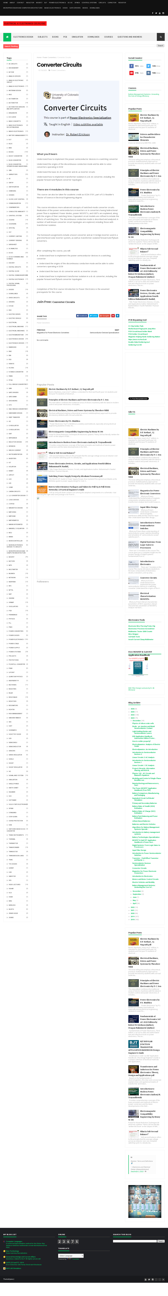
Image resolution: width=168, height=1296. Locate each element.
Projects (12, 656)
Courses (108, 37)
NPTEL (11, 590)
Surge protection (16, 821)
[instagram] (163, 13)
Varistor (12, 876)
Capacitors (13, 174)
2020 (133, 913)
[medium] (156, 1279)
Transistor (13, 851)
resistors (12, 701)
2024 (133, 715)
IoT (10, 462)
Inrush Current (15, 450)
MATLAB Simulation (13, 1268)
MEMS (11, 537)
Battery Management (17, 135)
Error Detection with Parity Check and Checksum (23, 1265)
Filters (11, 368)
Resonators (13, 705)
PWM (10, 668)
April (135, 903)
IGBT (10, 434)
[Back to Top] (163, 1279)
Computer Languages (14, 1241)
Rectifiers (12, 685)
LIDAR (11, 487)
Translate (75, 1259)
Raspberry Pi (14, 681)
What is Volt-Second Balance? (62, 453)
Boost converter (15, 156)
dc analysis (13, 248)
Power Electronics (57, 2)
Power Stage (14, 644)
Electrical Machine (16, 326)
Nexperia (12, 582)
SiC (10, 771)
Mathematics (14, 520)
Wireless (12, 905)
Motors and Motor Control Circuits (145, 879)
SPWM (11, 808)
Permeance (13, 615)
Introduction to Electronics (142, 876)
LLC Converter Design (17, 495)
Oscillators (13, 606)
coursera (12, 224)
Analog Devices (15, 76)
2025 (133, 712)
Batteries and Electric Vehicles (144, 824)
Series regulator (15, 755)
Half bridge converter (17, 409)
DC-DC (70, 2)
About (12, 2)
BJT (45, 2)
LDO (10, 479)
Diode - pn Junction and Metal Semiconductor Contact (143, 727)
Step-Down (13, 817)
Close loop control (17, 199)
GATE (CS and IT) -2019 (15, 1263)
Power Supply (14, 648)
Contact (20, 2)
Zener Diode (13, 913)
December (137, 721)
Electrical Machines (17, 331)
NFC (10, 586)
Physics (12, 619)
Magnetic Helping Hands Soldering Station (144, 337)
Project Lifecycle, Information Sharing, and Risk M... (143, 769)
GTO (10, 405)
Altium (11, 72)
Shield (11, 759)
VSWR (11, 897)
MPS (10, 565)
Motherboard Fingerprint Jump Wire (142, 329)
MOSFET (39, 2)
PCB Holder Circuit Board (138, 334)
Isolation (12, 467)
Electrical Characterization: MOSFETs (148, 596)
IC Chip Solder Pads (135, 326)
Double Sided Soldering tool (139, 342)
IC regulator (14, 425)
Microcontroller (15, 541)
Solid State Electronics (18, 804)
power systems (15, 652)
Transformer (14, 847)
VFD (10, 880)
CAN (10, 170)
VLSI (10, 893)
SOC (10, 796)
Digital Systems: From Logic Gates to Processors (150, 545)
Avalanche (13, 113)
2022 (133, 907)
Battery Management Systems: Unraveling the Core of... (143, 886)
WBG (10, 901)
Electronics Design (23, 37)
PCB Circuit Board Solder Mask (140, 331)
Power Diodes (14, 635)
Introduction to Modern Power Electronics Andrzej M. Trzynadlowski (80, 442)
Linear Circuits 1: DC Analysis (143, 765)
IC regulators (14, 430)
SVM (10, 825)
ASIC (10, 94)
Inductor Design (15, 442)
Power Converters (16, 631)
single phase (14, 784)
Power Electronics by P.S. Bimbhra (64, 421)
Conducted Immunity (17, 211)
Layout (11, 475)
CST (10, 232)
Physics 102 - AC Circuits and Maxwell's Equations (143, 774)
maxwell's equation (16, 528)
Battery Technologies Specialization (145, 837)
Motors (12, 561)
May (134, 900)
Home (5, 2)
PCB (65, 37)
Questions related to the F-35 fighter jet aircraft (23, 1259)
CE (9, 178)
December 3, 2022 (137, 1171)
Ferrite (11, 364)
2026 (133, 709)
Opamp (11, 602)
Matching (12, 512)
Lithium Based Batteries (141, 821)
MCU (10, 533)
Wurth (11, 909)
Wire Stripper (133, 634)
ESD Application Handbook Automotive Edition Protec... (144, 737)
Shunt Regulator (15, 767)
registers (12, 689)
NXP (10, 594)
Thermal (12, 839)
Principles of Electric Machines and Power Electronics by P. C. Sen (78, 400)
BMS (10, 148)
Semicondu (13, 742)
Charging (12, 191)
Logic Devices (14, 500)
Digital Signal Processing (13, 284)
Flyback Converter (16, 372)
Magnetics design (16, 508)
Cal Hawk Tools (134, 637)
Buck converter (15, 160)
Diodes (11, 289)
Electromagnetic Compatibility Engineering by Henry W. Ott (76, 432)
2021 (133, 910)
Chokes (11, 195)
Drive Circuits (14, 298)
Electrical (13, 322)
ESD (10, 359)
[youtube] (159, 13)
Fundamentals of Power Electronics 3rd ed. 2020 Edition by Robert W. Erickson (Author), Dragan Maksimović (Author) (144, 271)
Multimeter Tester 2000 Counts (140, 631)
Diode (65, 8)
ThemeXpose (8, 1279)
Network (12, 577)
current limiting (15, 236)
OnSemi (11, 598)
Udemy (11, 868)
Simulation (77, 37)
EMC (10, 351)
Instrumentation (15, 454)
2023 (133, 718)
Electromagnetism (16, 335)
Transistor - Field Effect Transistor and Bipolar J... (145, 859)
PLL (10, 623)
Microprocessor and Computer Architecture (22, 8)
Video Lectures (14, 884)
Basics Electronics (52, 8)
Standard (12, 812)
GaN (10, 388)
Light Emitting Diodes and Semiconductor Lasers (142, 732)
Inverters (12, 458)
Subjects (43, 37)
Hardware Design (15, 413)
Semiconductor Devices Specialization (141, 864)
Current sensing (15, 240)
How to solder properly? (141, 741)
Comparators (14, 207)
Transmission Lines (16, 856)
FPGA (10, 380)
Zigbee (11, 917)
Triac (11, 860)
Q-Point (12, 672)
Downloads (95, 8)
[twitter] (156, 13)
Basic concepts (15, 121)
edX (10, 310)
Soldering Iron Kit (135, 345)
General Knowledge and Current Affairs (21, 1257)
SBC (10, 722)
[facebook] (152, 13)
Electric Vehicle (15, 318)
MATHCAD (12, 516)
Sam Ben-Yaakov (15, 718)
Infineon (12, 446)
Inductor (30, 2)
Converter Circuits (63, 302)
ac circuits (13, 64)
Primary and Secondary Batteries (144, 803)
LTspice (11, 504)
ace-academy (14, 68)
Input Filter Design (149, 507)
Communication (15, 203)
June (135, 897)
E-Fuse (11, 306)
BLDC (10, 144)
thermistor (13, 843)
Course (11, 220)
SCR (10, 738)
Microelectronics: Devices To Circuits (15, 546)
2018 (133, 920)
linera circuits (14, 491)
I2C (10, 421)
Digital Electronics (16, 279)
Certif (11, 183)
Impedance (13, 438)
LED (10, 483)
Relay (11, 693)
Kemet (11, 471)
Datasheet (13, 244)
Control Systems (89, 2)
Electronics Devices (16, 343)
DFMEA (77, 2)
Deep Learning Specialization (16, 1253)
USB (10, 872)
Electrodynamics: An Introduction (145, 749)
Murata (12, 573)
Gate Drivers (75, 8)
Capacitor (112, 2)
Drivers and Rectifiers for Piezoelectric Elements (150, 137)
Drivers (12, 302)
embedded (12, 347)
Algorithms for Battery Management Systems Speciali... (145, 828)
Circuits (102, 2)
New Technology (12, 1251)
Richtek (12, 709)
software (12, 800)
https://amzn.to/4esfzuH (137, 339)
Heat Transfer (14, 417)
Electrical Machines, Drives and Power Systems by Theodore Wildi (79, 410)
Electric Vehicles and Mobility (143, 882)
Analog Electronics (16, 86)
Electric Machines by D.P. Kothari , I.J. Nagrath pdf (71, 389)
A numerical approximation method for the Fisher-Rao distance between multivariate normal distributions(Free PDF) (26, 1245)
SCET (10, 726)
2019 (133, 916)
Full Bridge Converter (17, 384)
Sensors (12, 751)
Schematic (13, 730)
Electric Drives (14, 314)
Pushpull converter (17, 664)
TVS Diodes (13, 864)
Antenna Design (15, 90)
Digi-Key (12, 263)
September (137, 894)
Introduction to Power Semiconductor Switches (150, 526)
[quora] (159, 1279)
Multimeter (13, 569)
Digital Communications (18, 275)
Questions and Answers (130, 37)
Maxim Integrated (16, 524)
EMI (10, 355)
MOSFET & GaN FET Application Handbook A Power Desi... (144, 841)
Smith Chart (13, 788)
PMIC (10, 627)
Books (85, 8)
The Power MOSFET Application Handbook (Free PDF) (144, 789)
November (137, 891)
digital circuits (15, 267)
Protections (14, 660)
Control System (15, 216)
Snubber (12, 792)
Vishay (11, 889)
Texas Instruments (16, 835)
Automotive (13, 103)
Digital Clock (14, 271)
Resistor (122, 2)
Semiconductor (15, 746)
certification (14, 187)
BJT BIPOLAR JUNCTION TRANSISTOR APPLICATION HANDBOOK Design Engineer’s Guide (144, 1047)
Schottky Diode (15, 734)
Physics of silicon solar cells (143, 723)
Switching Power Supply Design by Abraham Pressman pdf (76, 476)
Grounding (13, 401)
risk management (15, 714)
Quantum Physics (16, 676)
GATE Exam (13, 397)
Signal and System (16, 775)
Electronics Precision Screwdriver (141, 629)
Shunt (11, 763)
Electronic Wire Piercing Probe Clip (141, 626)
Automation (13, 99)
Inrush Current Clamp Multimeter (140, 639)
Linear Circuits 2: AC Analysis (143, 757)
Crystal (12, 228)
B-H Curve (12, 117)
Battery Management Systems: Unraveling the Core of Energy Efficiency (143, 95)
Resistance (13, 697)
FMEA (10, 376)
